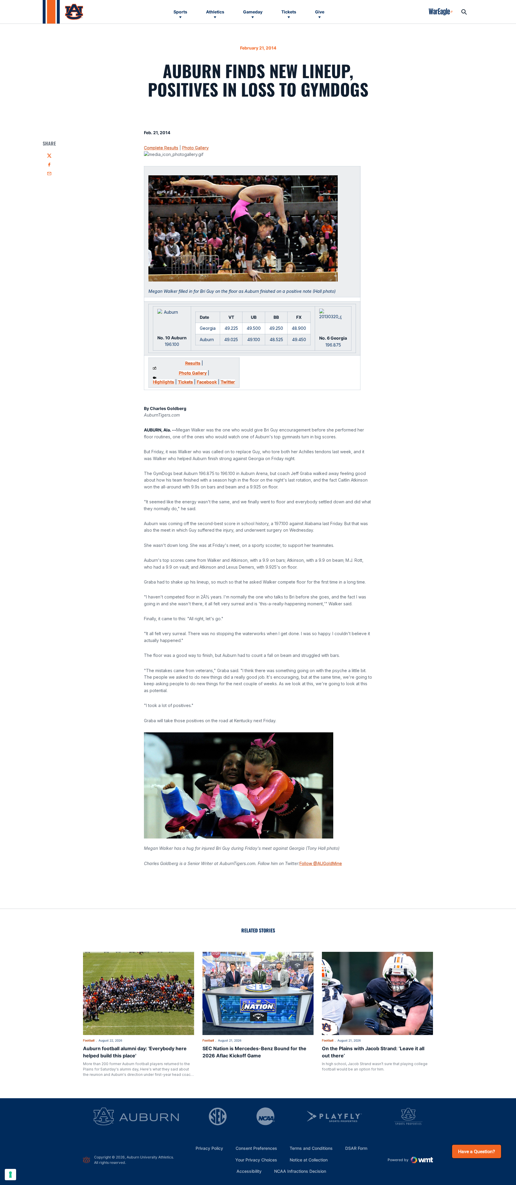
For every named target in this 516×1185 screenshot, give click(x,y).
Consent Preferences (256, 1148)
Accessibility (249, 1171)
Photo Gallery (195, 147)
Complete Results (161, 147)
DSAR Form (356, 1148)
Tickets (288, 11)
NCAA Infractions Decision (300, 1171)
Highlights (163, 381)
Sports (180, 11)
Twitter (228, 381)
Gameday (252, 11)
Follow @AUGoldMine (321, 863)
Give (319, 11)
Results (192, 363)
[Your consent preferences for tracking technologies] (10, 1174)
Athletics (215, 11)
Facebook (207, 381)
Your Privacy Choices (256, 1159)
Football (88, 1040)
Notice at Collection (309, 1159)
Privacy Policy (209, 1148)
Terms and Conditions (311, 1148)
